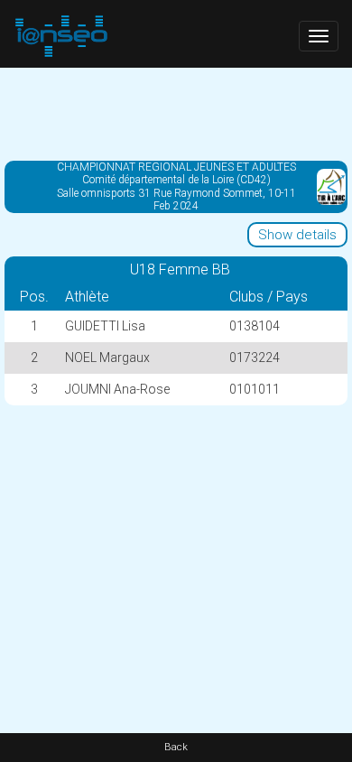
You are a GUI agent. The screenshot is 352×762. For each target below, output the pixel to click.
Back (176, 747)
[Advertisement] (176, 113)
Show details (297, 235)
